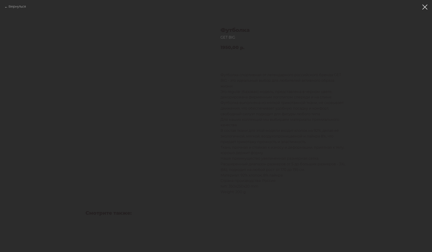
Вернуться (17, 7)
